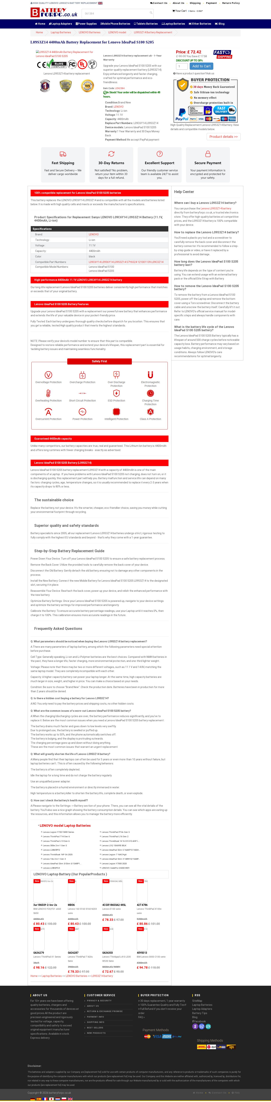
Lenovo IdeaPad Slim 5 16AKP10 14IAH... (121, 850)
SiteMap (197, 1000)
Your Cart (181, 10)
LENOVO (119, 106)
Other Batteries (201, 23)
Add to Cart (201, 66)
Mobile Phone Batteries (116, 23)
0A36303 (107, 952)
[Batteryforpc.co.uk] (53, 12)
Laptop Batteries (174, 23)
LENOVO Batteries (89, 32)
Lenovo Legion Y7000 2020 (114, 863)
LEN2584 (119, 88)
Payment (211, 3)
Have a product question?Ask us (195, 73)
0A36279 (38, 952)
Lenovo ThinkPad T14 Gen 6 (56, 836)
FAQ (237, 1092)
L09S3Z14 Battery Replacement (153, 32)
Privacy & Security (99, 1001)
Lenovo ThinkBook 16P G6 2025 (57, 854)
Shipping (195, 3)
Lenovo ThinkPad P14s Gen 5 (116, 832)
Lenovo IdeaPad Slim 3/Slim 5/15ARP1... (62, 863)
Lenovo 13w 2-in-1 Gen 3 (54, 859)
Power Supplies (87, 23)
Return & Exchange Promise (105, 1011)
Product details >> (223, 137)
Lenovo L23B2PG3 (51, 868)
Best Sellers (95, 1028)
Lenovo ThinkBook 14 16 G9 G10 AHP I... (120, 841)
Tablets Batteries (147, 23)
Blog (221, 23)
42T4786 (142, 904)
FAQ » (141, 1017)
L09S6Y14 (107, 262)
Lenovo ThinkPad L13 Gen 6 (56, 841)
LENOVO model (117, 32)
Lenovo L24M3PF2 (51, 850)
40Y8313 (142, 952)
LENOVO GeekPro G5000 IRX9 (115, 868)
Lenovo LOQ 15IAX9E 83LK (114, 845)
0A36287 (73, 952)
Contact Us (160, 3)
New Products (96, 1033)
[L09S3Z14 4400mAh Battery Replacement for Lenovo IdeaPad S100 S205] (67, 53)
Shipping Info (95, 1022)
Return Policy (231, 3)
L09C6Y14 (95, 262)
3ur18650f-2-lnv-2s (45, 904)
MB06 (71, 904)
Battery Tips (199, 1013)
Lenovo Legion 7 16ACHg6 (114, 854)
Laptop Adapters (61, 23)
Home (41, 23)
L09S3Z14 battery (102, 975)
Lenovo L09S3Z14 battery (216, 208)
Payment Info (95, 1017)
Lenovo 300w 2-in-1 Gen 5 (55, 845)
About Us (178, 3)
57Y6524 (131, 262)
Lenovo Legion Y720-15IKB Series (58, 832)
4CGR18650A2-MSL (114, 904)
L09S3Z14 (120, 262)
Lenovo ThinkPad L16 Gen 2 (115, 836)
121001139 (144, 262)
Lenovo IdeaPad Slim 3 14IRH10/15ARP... (121, 859)
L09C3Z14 (157, 262)
